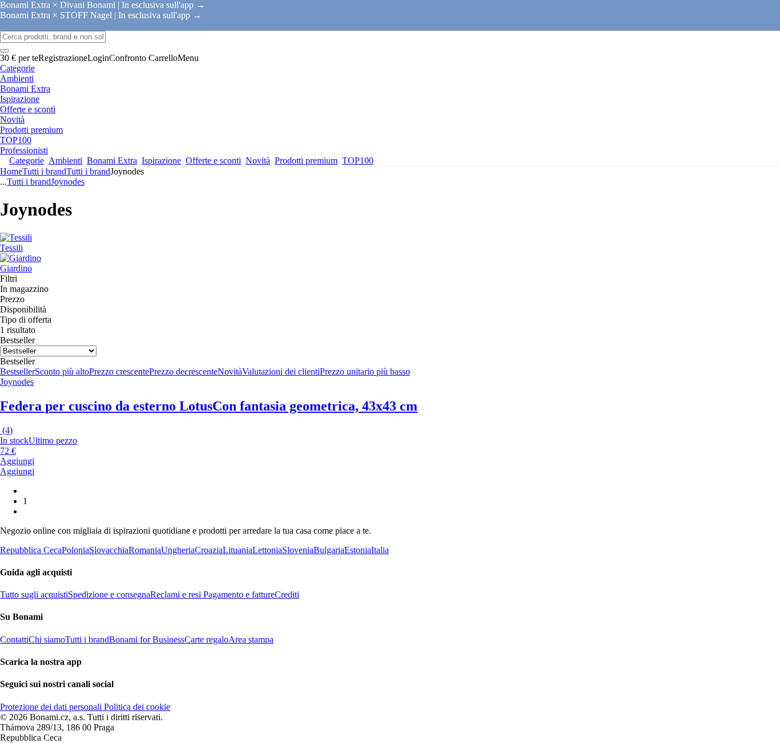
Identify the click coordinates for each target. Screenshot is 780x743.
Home (11, 171)
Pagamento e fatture (238, 594)
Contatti (14, 639)
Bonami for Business (146, 639)
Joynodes (68, 181)
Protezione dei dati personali (51, 707)
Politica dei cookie (136, 707)
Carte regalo (206, 639)
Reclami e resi (175, 594)
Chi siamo (47, 639)
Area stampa (251, 639)
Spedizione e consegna (109, 594)
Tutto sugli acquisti (34, 594)
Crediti (287, 594)
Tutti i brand (88, 171)
